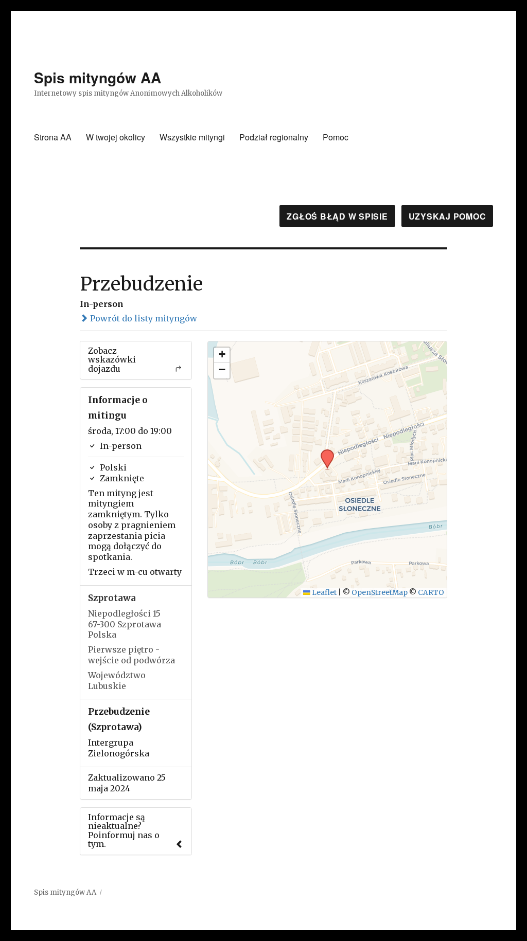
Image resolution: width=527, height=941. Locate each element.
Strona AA (53, 137)
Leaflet (323, 592)
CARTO (431, 592)
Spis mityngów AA (97, 77)
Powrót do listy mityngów (142, 318)
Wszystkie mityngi (192, 137)
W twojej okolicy (115, 137)
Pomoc (335, 137)
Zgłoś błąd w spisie (337, 216)
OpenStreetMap (380, 592)
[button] (324, 452)
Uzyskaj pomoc (447, 216)
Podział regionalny (273, 137)
